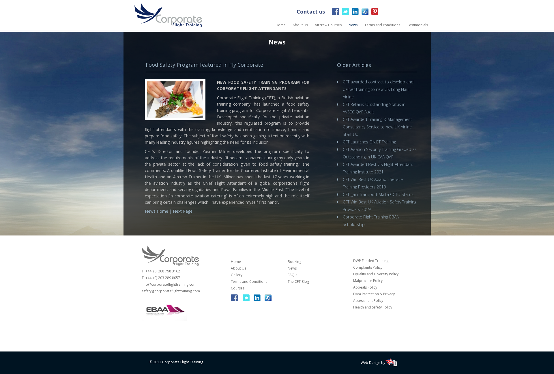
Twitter (345, 11)
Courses (237, 288)
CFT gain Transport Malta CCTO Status (378, 194)
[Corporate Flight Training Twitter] (246, 296)
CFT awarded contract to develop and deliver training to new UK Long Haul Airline (378, 89)
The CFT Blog (298, 281)
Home (281, 25)
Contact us (311, 11)
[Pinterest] (374, 13)
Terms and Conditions (249, 281)
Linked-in (355, 11)
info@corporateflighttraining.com (169, 284)
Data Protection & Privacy (374, 293)
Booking (294, 261)
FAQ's (292, 274)
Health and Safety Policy (372, 307)
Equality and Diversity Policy (375, 274)
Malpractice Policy (368, 280)
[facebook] (236, 296)
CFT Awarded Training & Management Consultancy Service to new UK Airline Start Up (377, 127)
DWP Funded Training (370, 260)
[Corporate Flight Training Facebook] (335, 11)
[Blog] (365, 13)
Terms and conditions (382, 25)
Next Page (182, 211)
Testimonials (417, 25)
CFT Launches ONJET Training (369, 142)
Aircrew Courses (328, 25)
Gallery (236, 274)
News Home (156, 211)
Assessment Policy (368, 300)
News (353, 25)
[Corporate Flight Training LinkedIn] (257, 296)
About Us (300, 25)
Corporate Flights (168, 15)
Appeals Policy (365, 287)
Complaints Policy (368, 267)
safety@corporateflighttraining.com (171, 291)
